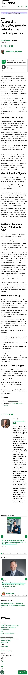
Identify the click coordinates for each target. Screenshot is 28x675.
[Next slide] (26, 536)
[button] (22, 6)
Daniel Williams (14, 51)
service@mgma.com (6, 651)
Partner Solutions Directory (8, 633)
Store (2, 631)
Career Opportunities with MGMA (10, 625)
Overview (3, 622)
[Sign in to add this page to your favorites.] (1, 46)
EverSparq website (13, 401)
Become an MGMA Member (8, 627)
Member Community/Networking (9, 639)
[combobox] (9, 6)
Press (2, 635)
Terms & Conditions (6, 641)
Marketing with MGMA (7, 637)
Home (2, 40)
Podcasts (7, 40)
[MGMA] (8, 2)
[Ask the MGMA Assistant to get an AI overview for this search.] (22, 672)
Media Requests (5, 629)
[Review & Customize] (2, 672)
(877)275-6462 (4, 646)
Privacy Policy (4, 642)
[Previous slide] (2, 536)
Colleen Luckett (10, 593)
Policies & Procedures (7, 603)
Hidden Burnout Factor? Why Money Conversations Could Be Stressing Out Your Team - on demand (14, 542)
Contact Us (4, 624)
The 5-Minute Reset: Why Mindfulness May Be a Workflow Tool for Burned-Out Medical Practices (13, 584)
